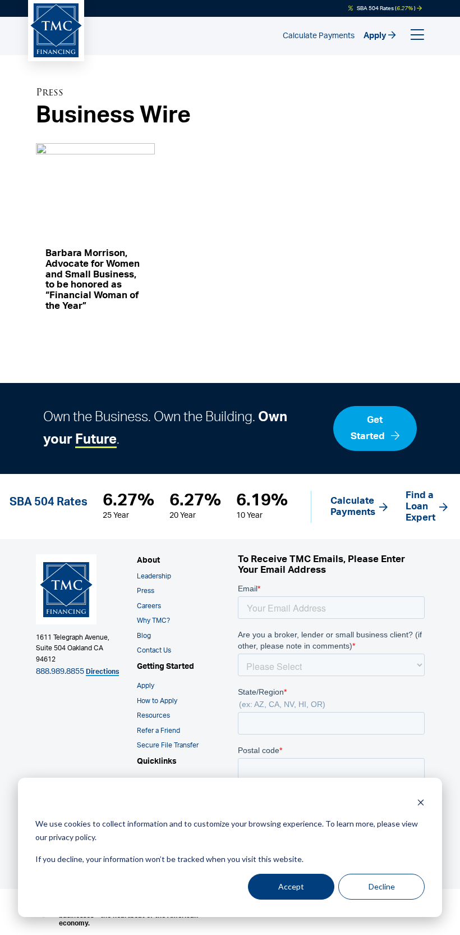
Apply (376, 35)
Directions (102, 672)
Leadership (154, 576)
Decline (382, 886)
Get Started (369, 428)
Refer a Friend (158, 731)
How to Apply (157, 701)
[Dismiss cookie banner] (421, 802)
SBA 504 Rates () (386, 8)
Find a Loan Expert (420, 506)
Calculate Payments (319, 36)
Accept (291, 886)
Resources (153, 716)
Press (145, 591)
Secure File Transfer (168, 745)
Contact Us (154, 650)
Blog (144, 636)
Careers (149, 606)
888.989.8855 (60, 672)
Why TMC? (153, 621)
